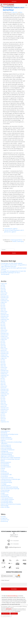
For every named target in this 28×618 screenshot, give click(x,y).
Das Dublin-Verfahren (6, 467)
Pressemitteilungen (5, 490)
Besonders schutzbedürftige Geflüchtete (10, 459)
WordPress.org (4, 521)
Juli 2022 (3, 359)
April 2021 (3, 383)
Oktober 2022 (4, 355)
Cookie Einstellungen (6, 615)
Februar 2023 (4, 349)
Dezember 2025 (4, 296)
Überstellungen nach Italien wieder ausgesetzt (11, 263)
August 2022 (4, 358)
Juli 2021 (3, 378)
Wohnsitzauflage (4, 505)
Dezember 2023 (4, 333)
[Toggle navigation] (26, 5)
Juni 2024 (3, 324)
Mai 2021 (3, 381)
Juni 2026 (3, 286)
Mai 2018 (3, 420)
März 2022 (3, 366)
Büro (21, 12)
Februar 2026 (4, 293)
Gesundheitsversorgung (6, 482)
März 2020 (3, 403)
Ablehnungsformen (5, 431)
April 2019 (3, 418)
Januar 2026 (3, 294)
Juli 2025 (3, 304)
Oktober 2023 (4, 336)
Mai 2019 (3, 417)
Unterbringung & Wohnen (16, 240)
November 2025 (5, 297)
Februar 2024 (4, 330)
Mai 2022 (3, 363)
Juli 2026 (3, 285)
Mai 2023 (3, 344)
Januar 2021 (3, 387)
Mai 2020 (3, 400)
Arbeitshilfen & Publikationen (7, 450)
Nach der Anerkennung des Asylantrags (10, 488)
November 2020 (5, 390)
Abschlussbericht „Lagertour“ (11, 228)
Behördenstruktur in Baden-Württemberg (10, 457)
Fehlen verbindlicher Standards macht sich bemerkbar (13, 7)
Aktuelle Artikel (4, 436)
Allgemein (3, 440)
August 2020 (4, 395)
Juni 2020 (3, 398)
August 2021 (4, 376)
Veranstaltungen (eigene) (6, 501)
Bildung (2, 460)
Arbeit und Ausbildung (6, 448)
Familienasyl (4, 471)
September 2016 (5, 421)
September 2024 (5, 319)
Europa (2, 470)
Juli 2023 (3, 341)
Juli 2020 (3, 397)
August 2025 (4, 302)
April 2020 (3, 401)
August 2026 (4, 283)
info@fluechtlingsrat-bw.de (14, 547)
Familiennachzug (5, 473)
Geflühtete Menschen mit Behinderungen (10, 479)
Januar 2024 (3, 331)
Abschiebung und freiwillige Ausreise (9, 434)
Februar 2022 (4, 367)
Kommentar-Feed (5, 519)
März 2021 (3, 384)
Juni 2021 (3, 380)
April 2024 (3, 327)
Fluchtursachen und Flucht (7, 477)
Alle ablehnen (14, 613)
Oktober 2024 (4, 318)
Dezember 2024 (4, 314)
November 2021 (5, 372)
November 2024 (5, 316)
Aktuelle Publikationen (6, 437)
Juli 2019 (3, 414)
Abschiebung (4, 432)
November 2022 (5, 353)
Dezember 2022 (4, 352)
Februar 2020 (4, 404)
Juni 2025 (3, 305)
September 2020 (5, 394)
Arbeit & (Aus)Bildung (6, 446)
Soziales (3, 493)
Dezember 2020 (4, 389)
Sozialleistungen (4, 495)
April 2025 (3, 308)
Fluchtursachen (4, 476)
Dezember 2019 (4, 408)
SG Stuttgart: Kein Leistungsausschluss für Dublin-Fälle (13, 271)
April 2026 (3, 290)
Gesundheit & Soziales (6, 481)
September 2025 (5, 300)
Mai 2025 (3, 307)
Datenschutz (9, 608)
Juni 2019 (3, 415)
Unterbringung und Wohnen (7, 499)
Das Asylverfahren (5, 463)
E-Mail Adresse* (5, 580)
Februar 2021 (4, 386)
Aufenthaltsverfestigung (6, 454)
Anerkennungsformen (6, 445)
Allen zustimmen (6, 613)
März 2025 (3, 310)
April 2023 (3, 345)
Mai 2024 (3, 325)
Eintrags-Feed (4, 518)
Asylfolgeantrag (4, 451)
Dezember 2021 (4, 370)
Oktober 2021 (4, 373)
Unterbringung (20, 241)
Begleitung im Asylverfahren (7, 456)
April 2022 (3, 364)
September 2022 (5, 356)
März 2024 (3, 328)
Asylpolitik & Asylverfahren (7, 453)
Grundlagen (3, 484)
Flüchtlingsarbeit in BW (6, 474)
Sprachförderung (5, 496)
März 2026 (3, 291)
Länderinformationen (6, 485)
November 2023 (5, 335)
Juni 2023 (3, 342)
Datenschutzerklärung (12, 595)
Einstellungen (17, 611)
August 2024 (4, 321)
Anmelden (3, 516)
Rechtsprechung (5, 491)
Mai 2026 (3, 288)
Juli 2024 (3, 322)
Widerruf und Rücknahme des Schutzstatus (11, 504)
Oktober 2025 (4, 299)
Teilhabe (14, 241)
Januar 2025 (3, 313)
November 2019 (5, 409)
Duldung (3, 468)
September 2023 (5, 338)
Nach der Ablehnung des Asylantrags (9, 487)
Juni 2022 (3, 361)
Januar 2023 (3, 350)
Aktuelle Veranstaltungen (6, 439)
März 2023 (3, 347)
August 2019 (4, 412)
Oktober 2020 (4, 392)
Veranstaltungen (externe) (7, 502)
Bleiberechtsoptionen (6, 462)
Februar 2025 (4, 311)
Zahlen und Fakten (5, 507)
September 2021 (5, 375)
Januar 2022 (3, 369)
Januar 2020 (3, 406)
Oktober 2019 (4, 411)
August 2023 (4, 339)
